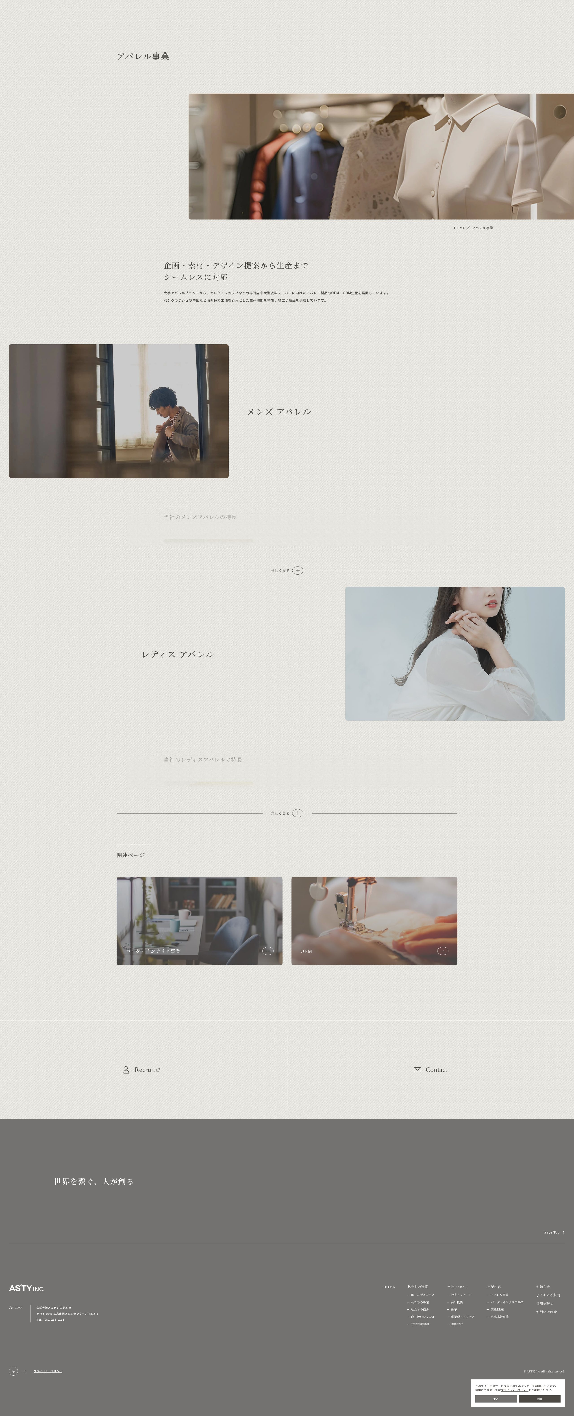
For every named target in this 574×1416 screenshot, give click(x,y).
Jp (13, 1371)
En (25, 1371)
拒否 (496, 1399)
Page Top (552, 1232)
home (459, 227)
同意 (540, 1399)
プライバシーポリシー (48, 1371)
